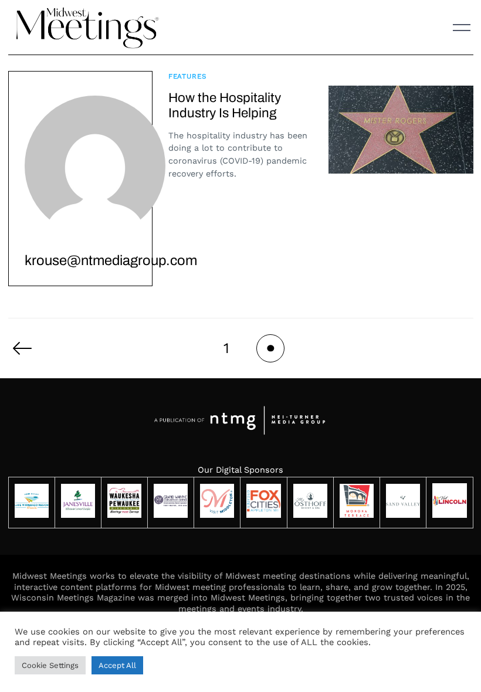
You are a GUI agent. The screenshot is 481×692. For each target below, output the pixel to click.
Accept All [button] (117, 665)
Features (187, 76)
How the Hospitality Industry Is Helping (224, 105)
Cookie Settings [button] (50, 665)
